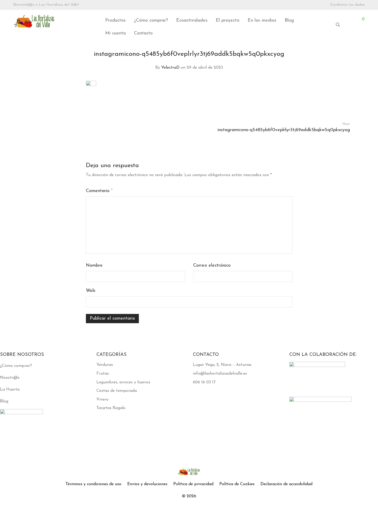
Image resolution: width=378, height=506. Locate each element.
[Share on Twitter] (283, 94)
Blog (289, 20)
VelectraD (170, 68)
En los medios (262, 20)
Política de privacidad (193, 484)
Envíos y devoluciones (147, 484)
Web (90, 290)
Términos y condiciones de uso (93, 484)
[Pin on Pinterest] (290, 94)
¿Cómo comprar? (151, 20)
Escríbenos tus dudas (347, 5)
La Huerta (10, 389)
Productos (115, 20)
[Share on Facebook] (275, 94)
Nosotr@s (10, 378)
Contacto (143, 33)
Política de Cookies (237, 484)
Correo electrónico (212, 265)
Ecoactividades (192, 20)
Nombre (94, 265)
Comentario (99, 191)
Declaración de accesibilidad (286, 484)
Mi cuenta (115, 33)
